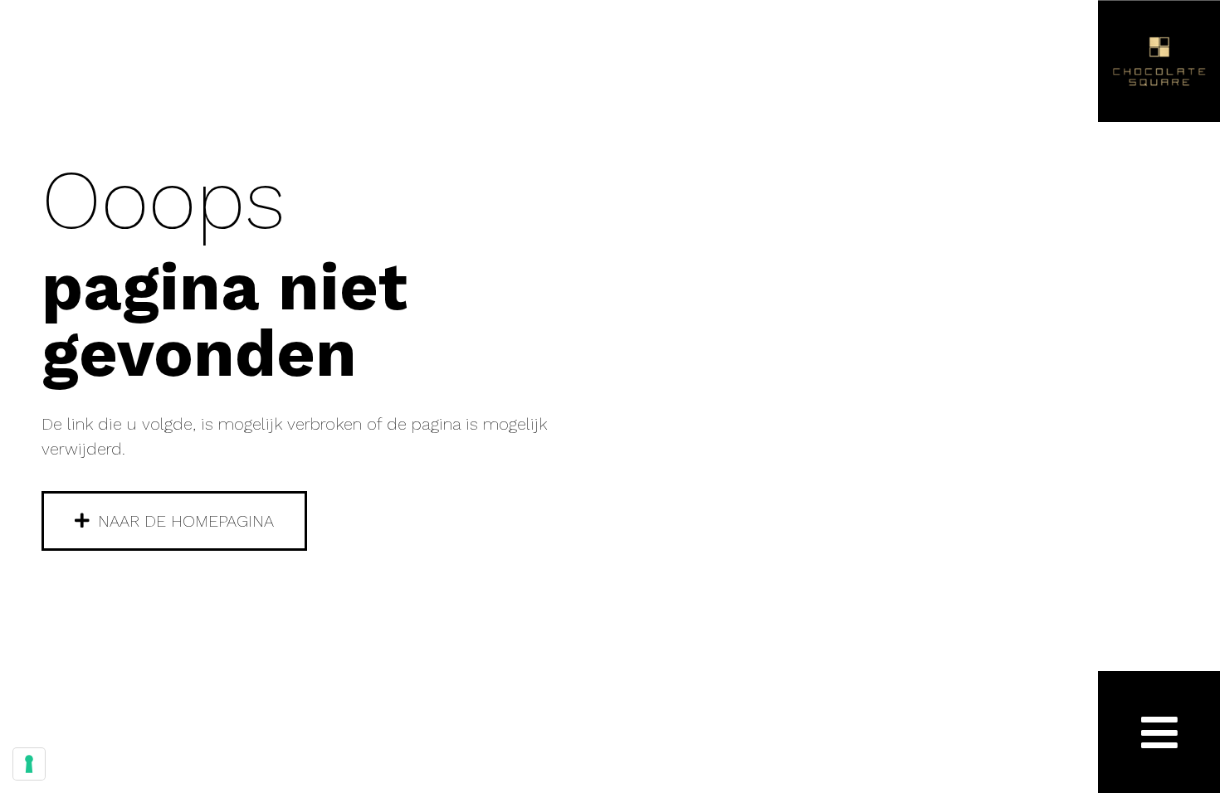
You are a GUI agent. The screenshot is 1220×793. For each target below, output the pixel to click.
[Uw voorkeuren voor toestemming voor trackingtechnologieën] (29, 764)
